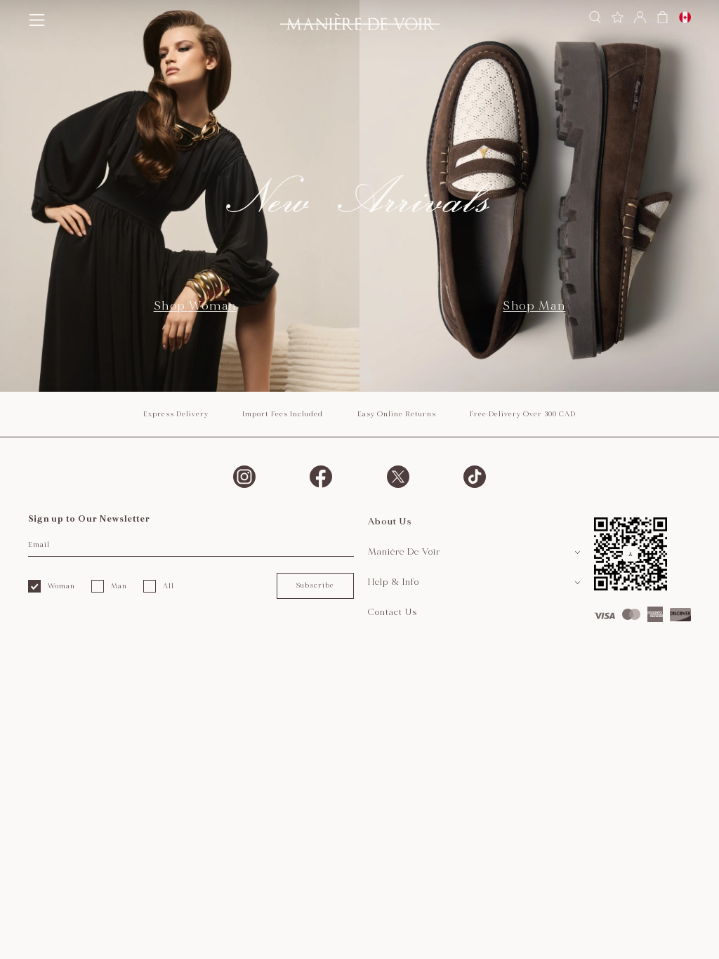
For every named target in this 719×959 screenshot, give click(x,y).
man (119, 586)
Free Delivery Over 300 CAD (523, 414)
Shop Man (534, 305)
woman (61, 586)
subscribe (315, 585)
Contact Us (393, 612)
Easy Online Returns (396, 414)
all (168, 586)
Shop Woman (195, 305)
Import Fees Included (282, 414)
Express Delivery (176, 414)
